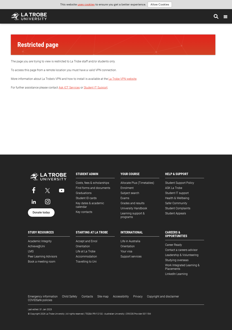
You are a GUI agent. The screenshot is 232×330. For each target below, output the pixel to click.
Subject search (130, 193)
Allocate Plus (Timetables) (137, 183)
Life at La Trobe (85, 251)
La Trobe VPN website (122, 79)
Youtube (61, 190)
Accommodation (86, 256)
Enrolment (127, 188)
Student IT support (177, 193)
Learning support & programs (133, 215)
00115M (147, 314)
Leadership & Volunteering (181, 255)
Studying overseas (176, 260)
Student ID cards (86, 198)
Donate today (41, 212)
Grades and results (132, 203)
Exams (125, 198)
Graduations (84, 193)
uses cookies (86, 4)
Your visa (126, 251)
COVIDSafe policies (40, 300)
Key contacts (84, 212)
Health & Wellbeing (177, 198)
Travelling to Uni (86, 261)
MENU (225, 16)
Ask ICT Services (69, 87)
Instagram (47, 201)
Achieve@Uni (36, 246)
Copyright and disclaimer (163, 296)
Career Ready (173, 245)
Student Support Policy (179, 183)
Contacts (87, 296)
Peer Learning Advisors (42, 256)
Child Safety (69, 296)
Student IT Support (95, 87)
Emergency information (43, 296)
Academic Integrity (40, 241)
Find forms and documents (93, 188)
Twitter (47, 190)
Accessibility (121, 296)
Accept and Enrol (86, 241)
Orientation (83, 246)
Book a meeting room (41, 261)
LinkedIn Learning (176, 274)
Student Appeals (175, 213)
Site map (103, 296)
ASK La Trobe (173, 188)
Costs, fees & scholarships (92, 183)
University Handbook (134, 208)
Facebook (34, 190)
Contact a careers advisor (181, 250)
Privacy (138, 296)
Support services (131, 256)
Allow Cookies (159, 4)
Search (216, 16)
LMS (31, 251)
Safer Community (176, 203)
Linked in (34, 201)
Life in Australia (130, 241)
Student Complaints (177, 208)
